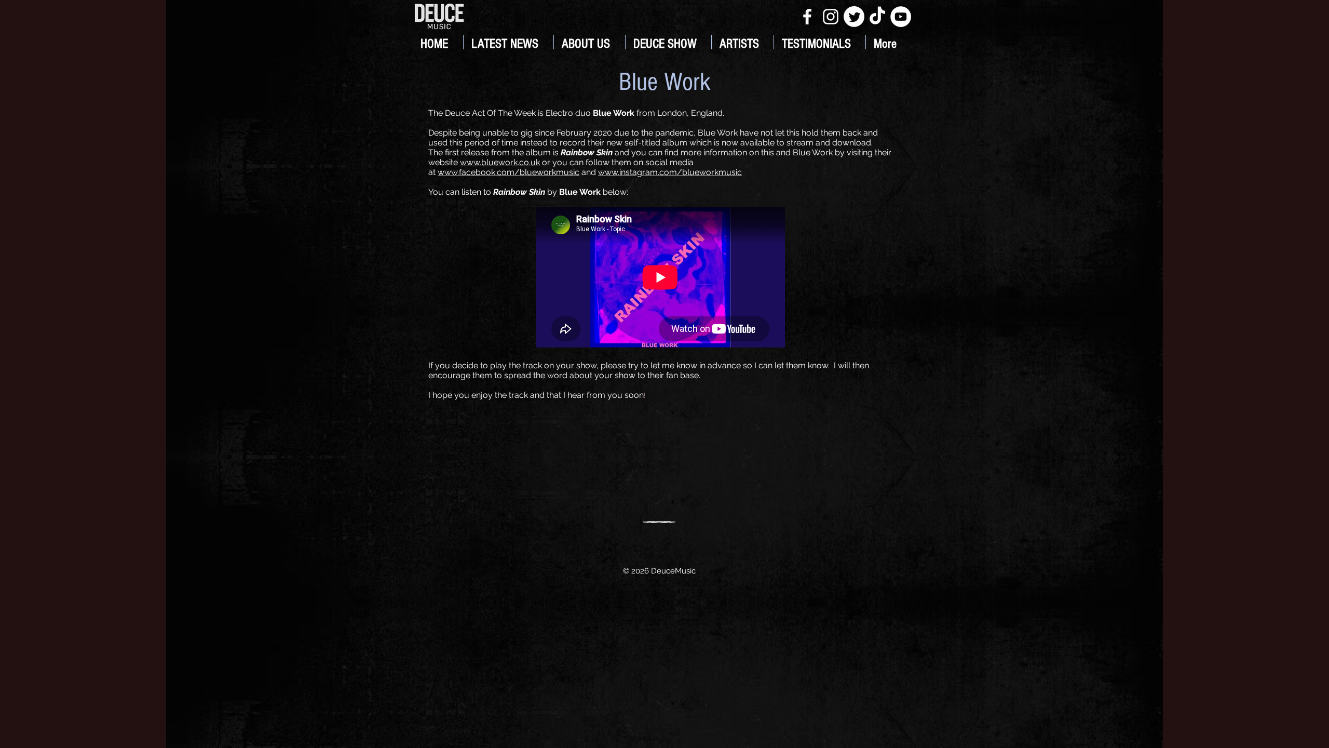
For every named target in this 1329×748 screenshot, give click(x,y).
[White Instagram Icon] (830, 16)
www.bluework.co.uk (500, 162)
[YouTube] (900, 16)
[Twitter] (854, 16)
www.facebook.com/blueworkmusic (508, 172)
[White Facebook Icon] (807, 16)
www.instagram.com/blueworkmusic (670, 172)
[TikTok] (877, 16)
